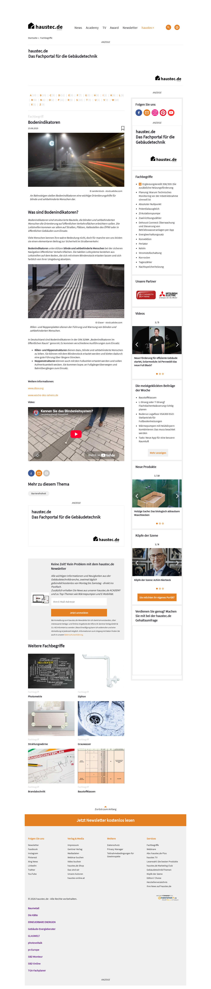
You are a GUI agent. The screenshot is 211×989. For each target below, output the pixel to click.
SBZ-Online (34, 963)
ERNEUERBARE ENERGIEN (42, 922)
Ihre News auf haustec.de (159, 886)
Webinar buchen (76, 857)
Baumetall (33, 908)
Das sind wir (73, 869)
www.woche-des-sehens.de (43, 395)
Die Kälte (33, 915)
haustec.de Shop (76, 865)
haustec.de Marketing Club (160, 865)
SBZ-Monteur (35, 956)
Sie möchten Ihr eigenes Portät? (157, 597)
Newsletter (130, 28)
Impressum (73, 845)
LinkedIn (32, 865)
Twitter (31, 869)
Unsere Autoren (75, 873)
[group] (157, 348)
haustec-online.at (76, 878)
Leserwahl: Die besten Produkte (162, 861)
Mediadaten (73, 853)
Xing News (33, 861)
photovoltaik (35, 942)
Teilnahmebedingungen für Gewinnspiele (120, 855)
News (78, 28)
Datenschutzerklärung (73, 634)
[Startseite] (45, 26)
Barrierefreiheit (38, 493)
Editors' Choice (154, 878)
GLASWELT (34, 935)
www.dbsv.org (36, 388)
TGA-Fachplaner (37, 970)
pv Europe (33, 949)
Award (114, 28)
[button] (31, 473)
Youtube (171, 112)
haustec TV (152, 857)
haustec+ (148, 28)
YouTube (32, 873)
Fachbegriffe (153, 845)
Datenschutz (113, 845)
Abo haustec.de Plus (157, 853)
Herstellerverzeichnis (157, 882)
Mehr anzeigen (158, 452)
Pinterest (163, 112)
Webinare (151, 849)
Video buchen (74, 861)
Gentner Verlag (75, 849)
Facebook (139, 112)
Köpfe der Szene (155, 873)
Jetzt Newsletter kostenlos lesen (106, 820)
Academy (92, 28)
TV (104, 28)
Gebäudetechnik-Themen (159, 869)
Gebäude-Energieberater (42, 929)
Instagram (155, 112)
